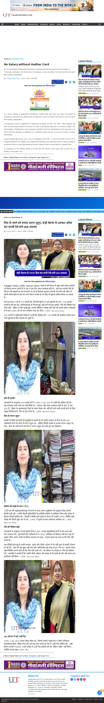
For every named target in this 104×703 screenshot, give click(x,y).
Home (6, 59)
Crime (59, 24)
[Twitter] (75, 679)
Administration (33, 24)
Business (66, 24)
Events (84, 24)
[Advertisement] (52, 40)
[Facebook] (71, 679)
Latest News (85, 60)
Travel (23, 24)
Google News (44, 157)
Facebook (24, 157)
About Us (33, 675)
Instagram (32, 157)
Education (44, 24)
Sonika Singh (11, 231)
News (17, 24)
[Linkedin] (81, 679)
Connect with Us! (80, 675)
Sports (52, 24)
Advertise (96, 699)
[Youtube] (84, 679)
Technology (76, 24)
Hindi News (16, 217)
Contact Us (81, 699)
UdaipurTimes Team (13, 78)
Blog (101, 699)
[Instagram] (78, 679)
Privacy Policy (88, 699)
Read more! (31, 694)
